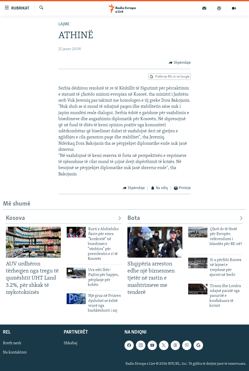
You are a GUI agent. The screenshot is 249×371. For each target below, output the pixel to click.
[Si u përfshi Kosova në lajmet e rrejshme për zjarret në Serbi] (197, 263)
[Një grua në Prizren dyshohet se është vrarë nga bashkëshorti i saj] (76, 298)
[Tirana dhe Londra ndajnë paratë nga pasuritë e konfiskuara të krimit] (197, 289)
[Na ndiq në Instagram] (140, 345)
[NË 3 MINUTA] (204, 8)
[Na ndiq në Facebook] (129, 345)
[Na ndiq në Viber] (186, 345)
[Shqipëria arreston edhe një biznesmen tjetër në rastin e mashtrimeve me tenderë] (154, 242)
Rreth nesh (12, 343)
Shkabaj (70, 343)
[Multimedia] (234, 8)
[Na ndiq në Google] (198, 345)
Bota (133, 218)
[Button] (180, 63)
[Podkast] (219, 8)
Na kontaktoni (15, 352)
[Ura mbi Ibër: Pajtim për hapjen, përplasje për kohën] (76, 273)
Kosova (15, 218)
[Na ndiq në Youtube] (152, 345)
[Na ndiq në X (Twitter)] (163, 345)
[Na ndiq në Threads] (175, 345)
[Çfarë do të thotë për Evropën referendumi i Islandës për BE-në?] (197, 232)
